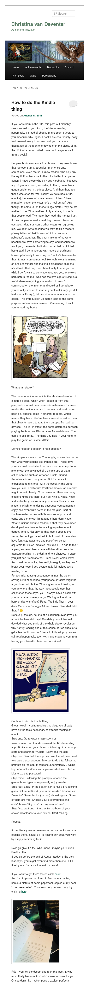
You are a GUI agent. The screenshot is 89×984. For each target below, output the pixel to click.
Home (15, 67)
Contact (69, 67)
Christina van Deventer (38, 23)
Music (33, 75)
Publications (49, 75)
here (57, 874)
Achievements (33, 67)
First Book (18, 75)
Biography (53, 67)
